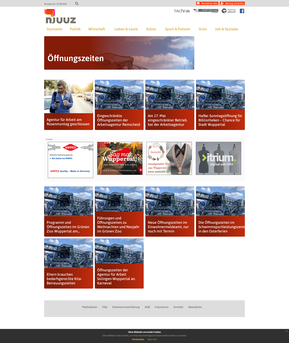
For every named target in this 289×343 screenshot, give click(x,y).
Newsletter (195, 307)
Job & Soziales (226, 29)
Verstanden (138, 339)
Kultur (151, 29)
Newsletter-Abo (209, 3)
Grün (203, 29)
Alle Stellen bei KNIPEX (61, 158)
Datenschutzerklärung (126, 307)
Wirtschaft (96, 29)
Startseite (54, 29)
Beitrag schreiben (234, 3)
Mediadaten (89, 307)
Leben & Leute (126, 29)
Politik (75, 29)
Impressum (161, 307)
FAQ (104, 307)
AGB (147, 307)
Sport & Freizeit (177, 29)
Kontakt (178, 307)
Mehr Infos (152, 339)
